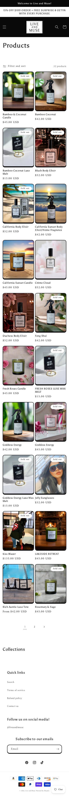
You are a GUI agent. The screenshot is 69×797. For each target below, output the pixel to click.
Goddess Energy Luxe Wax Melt (18, 499)
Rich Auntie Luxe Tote (16, 606)
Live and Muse (30, 791)
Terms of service (16, 690)
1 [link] (25, 627)
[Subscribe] (58, 749)
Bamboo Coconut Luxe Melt (16, 172)
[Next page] (44, 627)
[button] (4, 27)
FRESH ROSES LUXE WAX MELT (50, 390)
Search (10, 682)
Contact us (13, 706)
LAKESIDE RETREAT (47, 553)
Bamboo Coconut (45, 114)
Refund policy (14, 698)
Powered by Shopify (43, 791)
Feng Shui (41, 335)
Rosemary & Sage (45, 606)
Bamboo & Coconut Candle (14, 116)
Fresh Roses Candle (14, 388)
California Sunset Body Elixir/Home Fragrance (49, 228)
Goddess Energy (12, 444)
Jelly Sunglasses (44, 497)
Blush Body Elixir (45, 170)
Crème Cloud (43, 282)
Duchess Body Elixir (15, 335)
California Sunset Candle (18, 282)
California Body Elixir (15, 226)
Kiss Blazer (9, 553)
